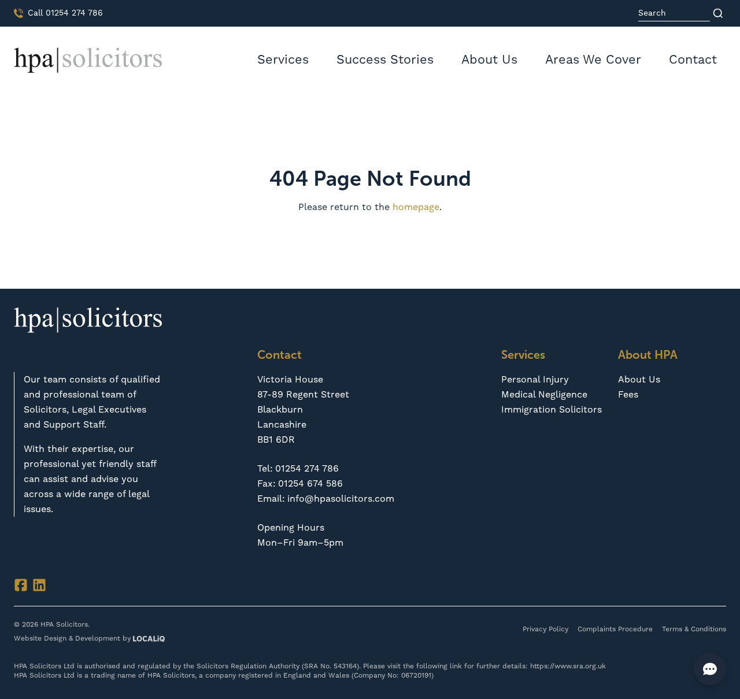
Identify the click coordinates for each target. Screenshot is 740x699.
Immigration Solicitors (551, 409)
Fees (628, 394)
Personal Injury (535, 379)
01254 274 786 (307, 468)
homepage (416, 207)
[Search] (718, 13)
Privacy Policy (545, 629)
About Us (489, 60)
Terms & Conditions (694, 629)
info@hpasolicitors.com (340, 499)
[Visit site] (21, 585)
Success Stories (385, 60)
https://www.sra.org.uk (568, 666)
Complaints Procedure (615, 629)
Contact (693, 60)
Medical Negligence (544, 394)
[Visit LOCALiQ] (148, 639)
